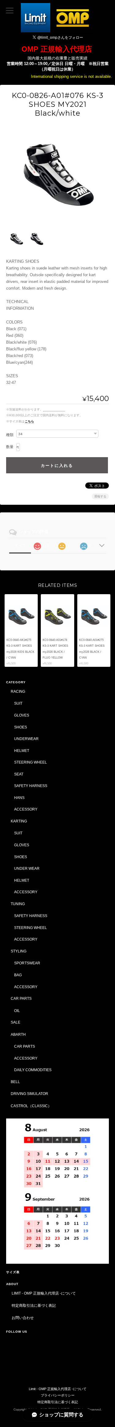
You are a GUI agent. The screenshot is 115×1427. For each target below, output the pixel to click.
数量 (9, 447)
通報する (100, 496)
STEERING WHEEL (30, 762)
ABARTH (18, 1034)
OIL (17, 1011)
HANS (19, 798)
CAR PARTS (21, 998)
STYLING (18, 951)
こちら (29, 421)
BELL (15, 1082)
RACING (18, 691)
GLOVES (21, 715)
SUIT (18, 703)
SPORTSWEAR (27, 963)
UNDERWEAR (26, 739)
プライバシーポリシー (58, 1395)
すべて (20, 546)
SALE (15, 1022)
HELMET (21, 751)
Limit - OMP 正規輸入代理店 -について (44, 1293)
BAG (18, 975)
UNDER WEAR (27, 868)
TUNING (18, 904)
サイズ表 (13, 1272)
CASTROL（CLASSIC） (31, 1106)
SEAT (18, 774)
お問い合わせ (23, 1318)
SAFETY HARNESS (30, 786)
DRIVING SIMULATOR (29, 1094)
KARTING (19, 821)
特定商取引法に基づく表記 (34, 1305)
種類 (9, 435)
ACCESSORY (25, 809)
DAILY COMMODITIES (33, 1070)
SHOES (20, 727)
